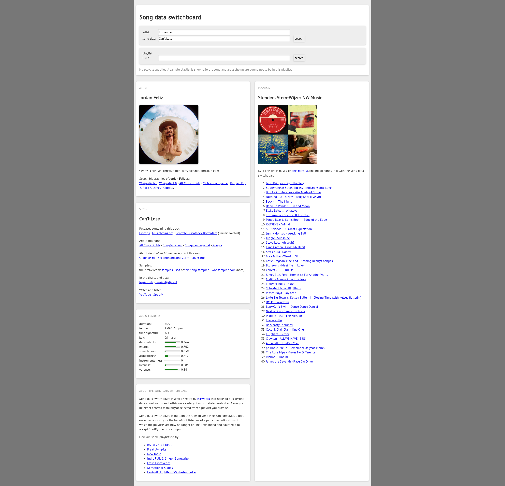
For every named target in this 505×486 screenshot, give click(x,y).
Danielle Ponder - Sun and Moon (288, 206)
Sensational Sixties (160, 468)
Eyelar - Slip (274, 320)
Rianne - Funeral (277, 357)
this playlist (300, 171)
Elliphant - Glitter (277, 334)
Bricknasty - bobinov (279, 325)
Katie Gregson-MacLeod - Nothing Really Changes (299, 261)
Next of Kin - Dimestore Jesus (285, 311)
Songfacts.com (172, 245)
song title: (149, 38)
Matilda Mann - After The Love (286, 279)
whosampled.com (224, 270)
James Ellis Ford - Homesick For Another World (297, 275)
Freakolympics (156, 449)
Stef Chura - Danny (278, 252)
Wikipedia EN (168, 183)
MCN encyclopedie (215, 183)
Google (168, 188)
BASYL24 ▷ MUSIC (159, 445)
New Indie (154, 454)
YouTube (145, 294)
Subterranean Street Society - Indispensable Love (299, 188)
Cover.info (198, 258)
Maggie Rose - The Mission (284, 316)
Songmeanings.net (197, 245)
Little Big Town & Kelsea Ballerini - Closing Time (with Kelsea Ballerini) (313, 297)
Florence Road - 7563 (280, 284)
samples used (171, 270)
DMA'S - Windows (277, 302)
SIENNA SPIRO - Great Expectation (289, 229)
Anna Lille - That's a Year (282, 343)
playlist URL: (147, 55)
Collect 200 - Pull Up (280, 270)
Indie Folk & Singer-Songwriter (168, 458)
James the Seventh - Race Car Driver (290, 361)
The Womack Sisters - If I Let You (288, 215)
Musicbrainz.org (162, 233)
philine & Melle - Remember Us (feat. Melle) (295, 348)
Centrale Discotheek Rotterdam (196, 233)
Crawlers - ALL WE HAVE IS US (286, 338)
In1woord (203, 399)
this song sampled (196, 270)
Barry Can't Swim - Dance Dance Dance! (292, 306)
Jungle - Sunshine (278, 238)
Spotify (158, 294)
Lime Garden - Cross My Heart (285, 247)
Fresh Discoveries (158, 463)
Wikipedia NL (148, 183)
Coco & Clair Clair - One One (285, 329)
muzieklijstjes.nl (166, 282)
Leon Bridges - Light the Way (285, 183)
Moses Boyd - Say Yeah (281, 293)
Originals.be (147, 258)
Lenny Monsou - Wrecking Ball (286, 233)
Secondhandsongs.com (173, 258)
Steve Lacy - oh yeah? (280, 242)
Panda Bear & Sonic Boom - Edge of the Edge (296, 220)
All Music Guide (189, 183)
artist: (146, 32)
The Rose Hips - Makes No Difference (290, 352)
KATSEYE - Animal (278, 224)
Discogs (144, 233)
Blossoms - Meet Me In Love (285, 265)
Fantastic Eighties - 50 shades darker (171, 472)
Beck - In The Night (279, 201)
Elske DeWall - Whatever (282, 210)
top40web (146, 282)
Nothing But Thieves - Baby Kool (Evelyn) (293, 197)
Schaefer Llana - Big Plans (283, 288)
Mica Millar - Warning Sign (283, 256)
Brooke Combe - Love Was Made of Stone (293, 192)
